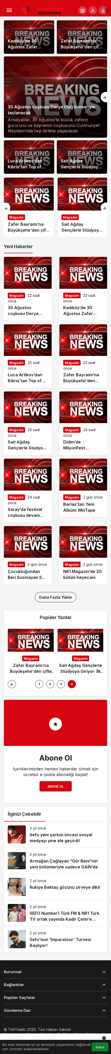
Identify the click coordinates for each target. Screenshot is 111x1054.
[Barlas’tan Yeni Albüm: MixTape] (83, 488)
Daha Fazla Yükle (55, 597)
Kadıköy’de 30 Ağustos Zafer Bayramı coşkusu (25, 46)
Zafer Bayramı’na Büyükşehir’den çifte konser (82, 46)
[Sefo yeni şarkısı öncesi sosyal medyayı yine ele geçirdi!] (55, 835)
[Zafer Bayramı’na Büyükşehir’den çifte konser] (29, 207)
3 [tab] (61, 684)
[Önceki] (7, 208)
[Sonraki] (104, 97)
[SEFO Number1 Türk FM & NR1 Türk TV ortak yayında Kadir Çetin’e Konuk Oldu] (55, 913)
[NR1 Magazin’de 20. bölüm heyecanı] (83, 555)
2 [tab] (50, 684)
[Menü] (9, 10)
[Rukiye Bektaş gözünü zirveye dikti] (55, 887)
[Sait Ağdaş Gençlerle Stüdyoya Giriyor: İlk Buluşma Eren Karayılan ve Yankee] (82, 207)
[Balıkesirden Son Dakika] (44, 9)
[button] (82, 10)
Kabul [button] (100, 1047)
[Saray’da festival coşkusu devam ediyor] (28, 490)
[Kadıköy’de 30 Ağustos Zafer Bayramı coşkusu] (83, 288)
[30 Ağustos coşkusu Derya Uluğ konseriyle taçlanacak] (55, 97)
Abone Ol (55, 786)
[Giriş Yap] (93, 10)
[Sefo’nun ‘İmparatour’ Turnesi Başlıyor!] (55, 939)
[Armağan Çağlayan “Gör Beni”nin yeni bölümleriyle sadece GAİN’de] (55, 861)
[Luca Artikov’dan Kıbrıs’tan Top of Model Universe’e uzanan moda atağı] (28, 356)
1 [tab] (39, 684)
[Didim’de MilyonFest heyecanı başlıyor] (83, 423)
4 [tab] (72, 684)
